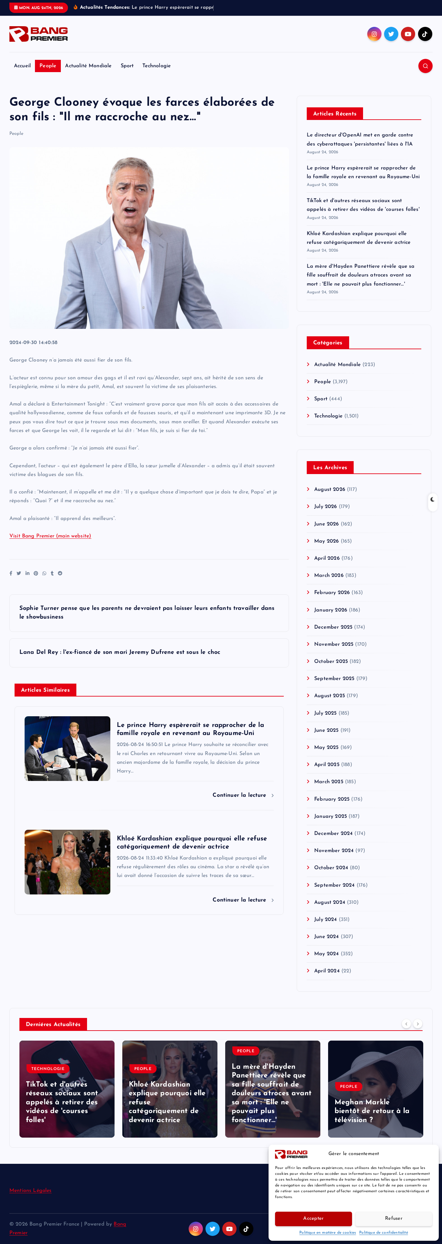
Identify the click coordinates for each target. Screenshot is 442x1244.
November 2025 (333, 644)
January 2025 (330, 816)
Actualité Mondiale (88, 66)
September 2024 (334, 885)
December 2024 (333, 833)
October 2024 (331, 868)
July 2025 (325, 713)
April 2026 (327, 558)
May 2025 (326, 747)
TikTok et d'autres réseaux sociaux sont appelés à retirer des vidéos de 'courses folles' (62, 1102)
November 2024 (334, 850)
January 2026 (330, 610)
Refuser (394, 1218)
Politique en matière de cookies (327, 1233)
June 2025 (326, 730)
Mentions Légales (30, 1190)
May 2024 (326, 954)
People (47, 66)
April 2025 (326, 764)
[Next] (418, 1024)
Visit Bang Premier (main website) (50, 536)
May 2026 (326, 541)
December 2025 (333, 627)
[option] (67, 1089)
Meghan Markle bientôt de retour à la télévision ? (372, 1111)
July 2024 (325, 919)
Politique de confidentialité (383, 1233)
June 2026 (326, 524)
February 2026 (332, 592)
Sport (127, 66)
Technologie (156, 66)
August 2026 (329, 489)
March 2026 (329, 575)
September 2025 (334, 678)
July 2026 (325, 506)
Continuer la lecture (240, 795)
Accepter (313, 1218)
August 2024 (329, 902)
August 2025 (329, 695)
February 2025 (331, 799)
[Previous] (406, 1024)
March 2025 (328, 781)
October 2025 (331, 661)
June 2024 (326, 936)
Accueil (22, 66)
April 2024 (327, 971)
